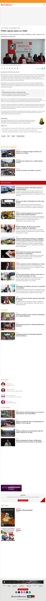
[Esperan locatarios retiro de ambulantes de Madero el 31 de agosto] (8, 423)
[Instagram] (22, 592)
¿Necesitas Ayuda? (23, 589)
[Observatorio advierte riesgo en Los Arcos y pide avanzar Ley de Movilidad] (8, 414)
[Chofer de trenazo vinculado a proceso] (8, 172)
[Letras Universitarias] (3, 396)
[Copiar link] (15, 68)
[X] (4, 68)
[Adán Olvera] (3, 384)
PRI (8, 136)
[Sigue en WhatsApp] (42, 68)
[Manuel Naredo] (3, 402)
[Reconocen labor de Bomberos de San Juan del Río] (8, 204)
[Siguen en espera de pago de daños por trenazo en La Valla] (8, 153)
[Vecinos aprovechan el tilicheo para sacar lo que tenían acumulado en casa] (8, 277)
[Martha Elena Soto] (3, 390)
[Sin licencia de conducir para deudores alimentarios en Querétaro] (8, 255)
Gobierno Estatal (20, 136)
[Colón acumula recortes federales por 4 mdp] (8, 266)
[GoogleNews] (24, 592)
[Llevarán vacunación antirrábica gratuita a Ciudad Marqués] (8, 192)
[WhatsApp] (7, 68)
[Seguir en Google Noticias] (44, 68)
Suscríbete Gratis (23, 500)
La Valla (3, 136)
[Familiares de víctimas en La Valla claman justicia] (8, 163)
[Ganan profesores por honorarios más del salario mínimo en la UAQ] (8, 433)
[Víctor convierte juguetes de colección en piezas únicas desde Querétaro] (8, 217)
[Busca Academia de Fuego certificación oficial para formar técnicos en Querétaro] (8, 442)
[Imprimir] (17, 68)
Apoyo (13, 136)
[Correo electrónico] (12, 68)
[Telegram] (9, 68)
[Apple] (27, 592)
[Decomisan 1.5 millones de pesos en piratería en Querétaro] (8, 289)
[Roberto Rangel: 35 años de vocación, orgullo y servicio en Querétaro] (8, 229)
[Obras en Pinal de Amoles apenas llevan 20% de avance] (8, 301)
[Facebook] (2, 68)
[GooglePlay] (30, 592)
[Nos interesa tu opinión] (23, 582)
